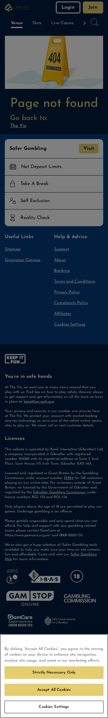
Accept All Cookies (54, 690)
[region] (54, 676)
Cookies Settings (54, 707)
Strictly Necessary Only (54, 672)
